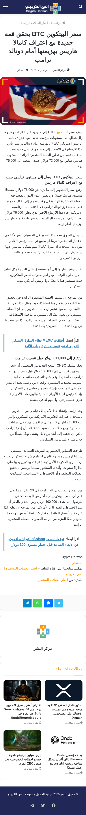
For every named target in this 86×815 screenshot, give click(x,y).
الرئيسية (56, 23)
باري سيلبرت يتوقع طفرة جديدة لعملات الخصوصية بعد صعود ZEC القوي (23, 759)
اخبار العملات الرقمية (34, 23)
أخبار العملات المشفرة (52, 580)
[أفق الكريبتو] (43, 8)
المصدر (77, 562)
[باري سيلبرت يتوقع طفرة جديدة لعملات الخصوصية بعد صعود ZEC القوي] (22, 740)
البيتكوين (62, 132)
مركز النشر (59, 70)
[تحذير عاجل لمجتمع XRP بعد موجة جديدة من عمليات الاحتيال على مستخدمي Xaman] (63, 690)
